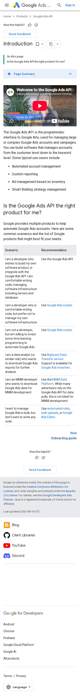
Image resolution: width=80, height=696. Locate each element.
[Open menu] (7, 5)
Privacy (21, 676)
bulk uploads (49, 412)
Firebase (9, 638)
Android (8, 624)
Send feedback (20, 34)
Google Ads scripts (59, 305)
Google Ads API (43, 16)
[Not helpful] (36, 25)
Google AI (9, 651)
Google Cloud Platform (18, 644)
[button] (40, 74)
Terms (7, 676)
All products (11, 658)
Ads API (45, 5)
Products (22, 16)
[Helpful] (29, 25)
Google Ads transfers (55, 367)
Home (7, 16)
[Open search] (59, 5)
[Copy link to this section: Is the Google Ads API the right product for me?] (45, 213)
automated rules (58, 408)
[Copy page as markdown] (51, 44)
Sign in (70, 5)
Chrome (8, 631)
